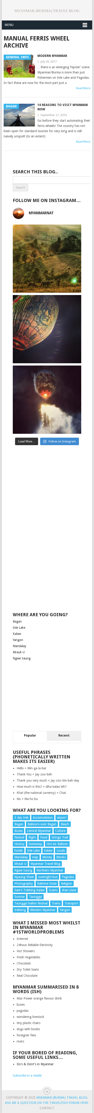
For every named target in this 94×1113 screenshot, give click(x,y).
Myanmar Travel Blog (45, 864)
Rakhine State (47, 883)
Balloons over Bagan (42, 824)
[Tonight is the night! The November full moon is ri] (47, 329)
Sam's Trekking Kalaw (29, 890)
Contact (47, 1108)
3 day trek (21, 817)
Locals (61, 850)
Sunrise (19, 896)
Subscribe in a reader (27, 1075)
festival (19, 837)
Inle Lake (19, 627)
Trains (56, 903)
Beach (65, 824)
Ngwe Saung (22, 658)
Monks (61, 857)
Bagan (17, 621)
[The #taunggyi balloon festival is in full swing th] (47, 400)
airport (61, 817)
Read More (83, 88)
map (35, 857)
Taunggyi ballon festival (30, 903)
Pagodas (68, 877)
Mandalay (19, 646)
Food (43, 837)
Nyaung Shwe (24, 877)
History (19, 844)
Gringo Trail (60, 837)
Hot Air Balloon (57, 844)
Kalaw (17, 634)
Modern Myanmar (52, 56)
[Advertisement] (47, 482)
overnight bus (47, 877)
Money (47, 857)
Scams (53, 890)
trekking (20, 910)
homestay (35, 844)
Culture (60, 831)
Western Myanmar (42, 910)
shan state (69, 890)
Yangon (18, 640)
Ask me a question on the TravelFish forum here (46, 1103)
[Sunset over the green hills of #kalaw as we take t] (47, 259)
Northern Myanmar (50, 870)
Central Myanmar (39, 831)
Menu (9, 25)
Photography (23, 883)
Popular (30, 735)
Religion (66, 883)
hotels (18, 850)
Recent (64, 735)
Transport (71, 903)
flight (32, 837)
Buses (18, 831)
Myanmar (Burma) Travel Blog (46, 11)
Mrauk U (19, 652)
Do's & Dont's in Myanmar (35, 1064)
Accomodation (43, 817)
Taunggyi (35, 896)
